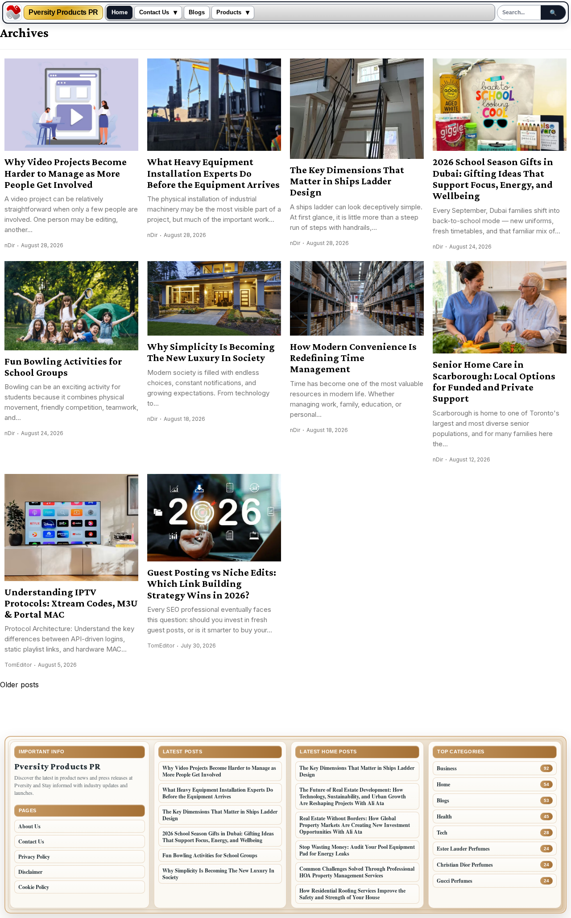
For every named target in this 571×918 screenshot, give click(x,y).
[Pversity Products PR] (13, 12)
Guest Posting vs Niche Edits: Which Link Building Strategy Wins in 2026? (211, 584)
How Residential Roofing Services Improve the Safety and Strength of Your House (352, 894)
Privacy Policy (34, 856)
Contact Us (154, 12)
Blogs (197, 12)
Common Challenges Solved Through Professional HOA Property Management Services (356, 872)
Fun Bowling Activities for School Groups (63, 367)
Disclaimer (30, 872)
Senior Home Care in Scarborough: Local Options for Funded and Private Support (494, 381)
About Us (29, 826)
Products (228, 12)
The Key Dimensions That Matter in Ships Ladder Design (347, 181)
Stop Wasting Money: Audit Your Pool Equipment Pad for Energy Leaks (357, 850)
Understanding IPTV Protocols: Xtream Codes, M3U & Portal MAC (71, 603)
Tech (442, 832)
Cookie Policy (33, 887)
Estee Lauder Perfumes (463, 848)
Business (447, 768)
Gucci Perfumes (454, 880)
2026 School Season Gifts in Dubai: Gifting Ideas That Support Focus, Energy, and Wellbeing (493, 178)
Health (444, 816)
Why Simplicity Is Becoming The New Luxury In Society (211, 352)
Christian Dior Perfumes (465, 864)
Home (120, 12)
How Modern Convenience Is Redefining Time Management (353, 358)
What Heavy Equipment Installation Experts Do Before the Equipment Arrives (213, 173)
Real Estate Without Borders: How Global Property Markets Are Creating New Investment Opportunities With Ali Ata (354, 824)
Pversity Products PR (63, 12)
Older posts (19, 684)
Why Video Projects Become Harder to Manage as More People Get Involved (65, 173)
